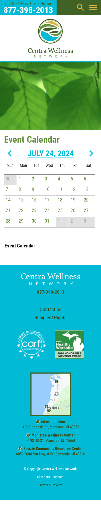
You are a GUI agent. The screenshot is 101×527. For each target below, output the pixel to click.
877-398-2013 (50, 292)
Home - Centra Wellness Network (50, 37)
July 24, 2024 (50, 153)
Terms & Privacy (51, 485)
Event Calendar (20, 246)
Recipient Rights (50, 317)
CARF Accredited (31, 344)
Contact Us (50, 309)
